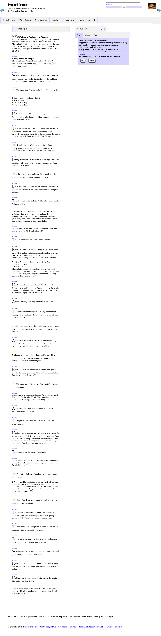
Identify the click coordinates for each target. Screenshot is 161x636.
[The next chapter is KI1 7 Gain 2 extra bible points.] (159, 12)
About (87, 35)
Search (109, 4)
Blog (95, 35)
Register (91, 60)
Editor (79, 35)
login (82, 60)
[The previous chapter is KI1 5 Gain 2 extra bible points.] (2, 12)
